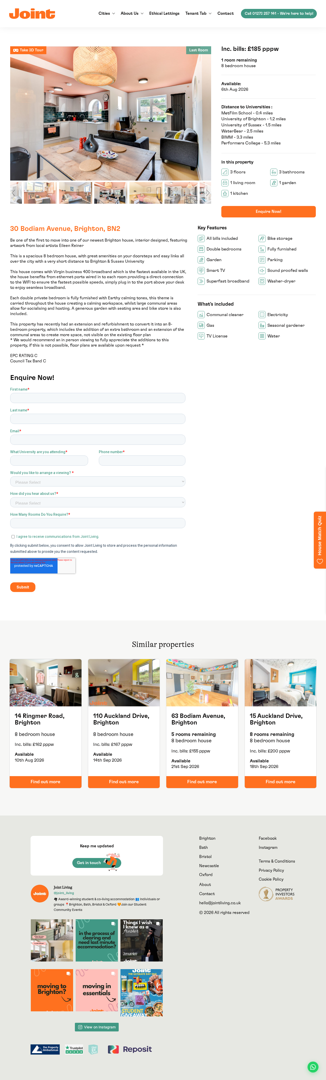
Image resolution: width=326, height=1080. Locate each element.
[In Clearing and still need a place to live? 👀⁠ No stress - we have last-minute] (97, 940)
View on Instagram (100, 1027)
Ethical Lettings (164, 13)
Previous (15, 113)
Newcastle (209, 866)
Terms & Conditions (277, 861)
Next (205, 113)
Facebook (268, 838)
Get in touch (89, 863)
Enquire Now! (268, 212)
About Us (130, 13)
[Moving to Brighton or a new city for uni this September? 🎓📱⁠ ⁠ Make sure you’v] (52, 990)
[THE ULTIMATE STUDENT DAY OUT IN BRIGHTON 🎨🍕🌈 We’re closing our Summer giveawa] (141, 992)
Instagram (268, 848)
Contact (226, 13)
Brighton (207, 838)
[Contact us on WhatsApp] (313, 1067)
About (205, 885)
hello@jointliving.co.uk (220, 903)
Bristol (205, 857)
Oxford (206, 875)
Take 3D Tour (31, 50)
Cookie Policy (271, 879)
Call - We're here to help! (279, 14)
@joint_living (64, 893)
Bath (203, 848)
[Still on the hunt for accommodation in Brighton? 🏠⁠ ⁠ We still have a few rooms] (52, 940)
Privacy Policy (271, 870)
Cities (104, 13)
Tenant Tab (196, 13)
